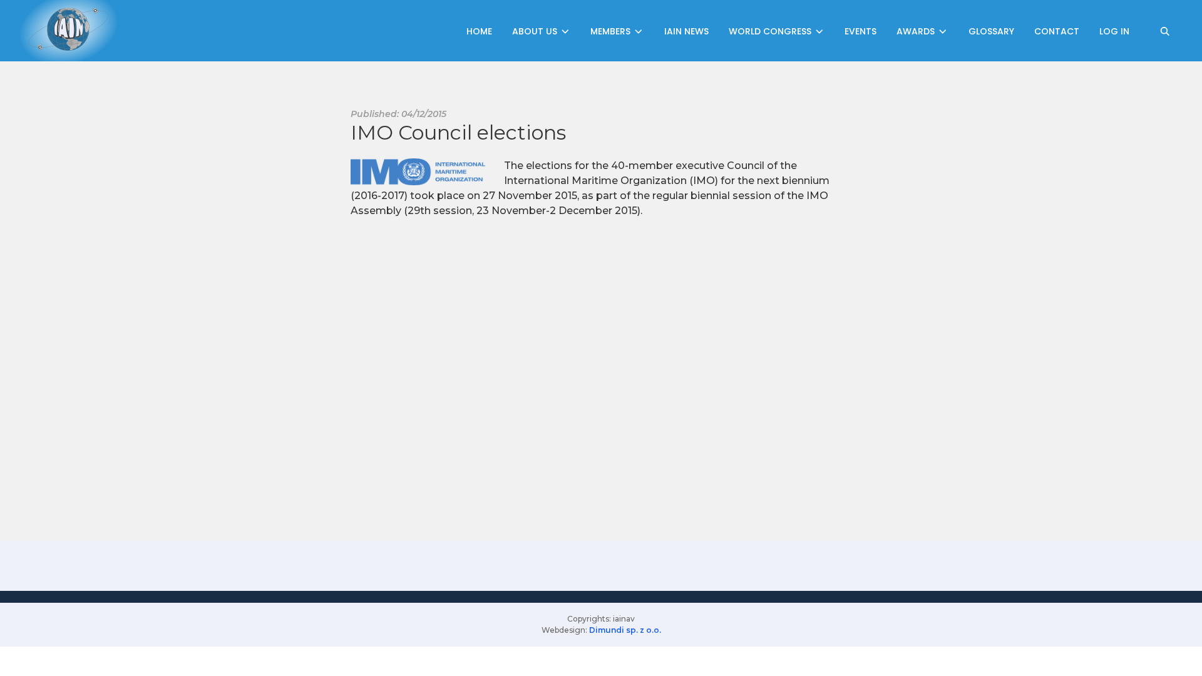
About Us (536, 31)
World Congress (771, 31)
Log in (1114, 31)
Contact (1056, 31)
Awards (916, 31)
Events (860, 31)
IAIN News (686, 31)
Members (611, 31)
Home (479, 31)
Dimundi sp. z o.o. (625, 630)
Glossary (991, 31)
